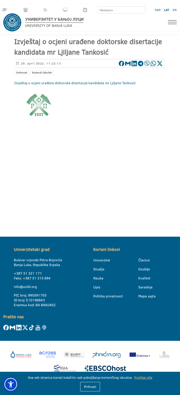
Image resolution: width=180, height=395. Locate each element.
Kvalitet (141, 278)
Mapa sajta (141, 296)
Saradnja (141, 287)
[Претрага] (141, 10)
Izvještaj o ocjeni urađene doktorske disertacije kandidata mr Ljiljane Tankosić (75, 82)
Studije (96, 269)
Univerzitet (96, 260)
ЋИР (158, 10)
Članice (141, 260)
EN (174, 10)
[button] (10, 384)
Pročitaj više (143, 377)
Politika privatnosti (96, 296)
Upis (96, 287)
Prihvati (90, 386)
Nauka (96, 278)
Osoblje (141, 269)
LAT (166, 10)
